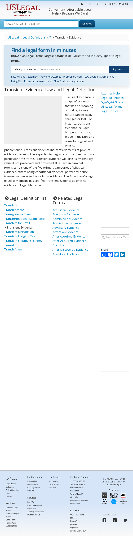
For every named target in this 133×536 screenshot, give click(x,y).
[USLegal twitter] (125, 520)
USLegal (13, 37)
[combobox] (24, 69)
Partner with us (33, 515)
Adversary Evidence (65, 228)
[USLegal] (23, 5)
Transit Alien (13, 249)
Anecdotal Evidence (65, 254)
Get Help (74, 497)
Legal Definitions (34, 37)
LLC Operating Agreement (99, 76)
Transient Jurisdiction (19, 232)
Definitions (10, 487)
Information (32, 481)
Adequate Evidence (65, 214)
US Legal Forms (111, 106)
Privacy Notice (76, 488)
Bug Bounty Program (79, 500)
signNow (74, 527)
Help (110, 3)
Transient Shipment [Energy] (23, 241)
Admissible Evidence (66, 223)
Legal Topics (109, 111)
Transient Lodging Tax (19, 236)
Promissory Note (72, 76)
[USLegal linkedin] (115, 520)
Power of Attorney (50, 76)
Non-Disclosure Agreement (69, 81)
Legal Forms (11, 520)
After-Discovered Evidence (70, 250)
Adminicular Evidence (67, 219)
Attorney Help (110, 93)
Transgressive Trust (17, 214)
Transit (9, 245)
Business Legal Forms (12, 515)
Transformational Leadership (24, 219)
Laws (8, 493)
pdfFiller (73, 524)
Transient (10, 205)
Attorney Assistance (35, 512)
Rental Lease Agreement (38, 81)
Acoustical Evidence (65, 210)
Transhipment (14, 210)
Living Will (16, 81)
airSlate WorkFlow (78, 531)
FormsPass (75, 521)
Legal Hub (74, 491)
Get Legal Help (33, 488)
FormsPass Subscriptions (11, 524)
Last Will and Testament (24, 76)
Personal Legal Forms (12, 509)
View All (9, 496)
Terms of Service (77, 484)
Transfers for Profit (17, 223)
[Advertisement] (33, 120)
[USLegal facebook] (104, 520)
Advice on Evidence (65, 232)
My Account (75, 503)
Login (124, 3)
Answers (52, 488)
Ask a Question (12, 490)
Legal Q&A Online (112, 102)
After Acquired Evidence (68, 236)
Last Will (30, 502)
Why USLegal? (76, 494)
